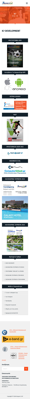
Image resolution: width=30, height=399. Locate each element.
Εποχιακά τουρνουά (10, 305)
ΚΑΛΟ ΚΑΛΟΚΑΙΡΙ (9, 263)
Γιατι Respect (8, 296)
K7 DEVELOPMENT (11, 31)
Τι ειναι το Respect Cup (11, 292)
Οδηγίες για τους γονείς (11, 309)
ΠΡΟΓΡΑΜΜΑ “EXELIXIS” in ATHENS (14, 271)
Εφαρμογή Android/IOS (11, 313)
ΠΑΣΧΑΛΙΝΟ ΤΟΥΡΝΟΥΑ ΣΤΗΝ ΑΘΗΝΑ (15, 279)
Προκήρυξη (8, 300)
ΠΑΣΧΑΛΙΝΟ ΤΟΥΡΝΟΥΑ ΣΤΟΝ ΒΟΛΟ (14, 275)
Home (13, 16)
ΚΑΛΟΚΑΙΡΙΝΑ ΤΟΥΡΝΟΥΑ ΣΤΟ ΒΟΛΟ (14, 267)
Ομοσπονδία (13, 331)
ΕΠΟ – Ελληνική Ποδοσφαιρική (18, 330)
